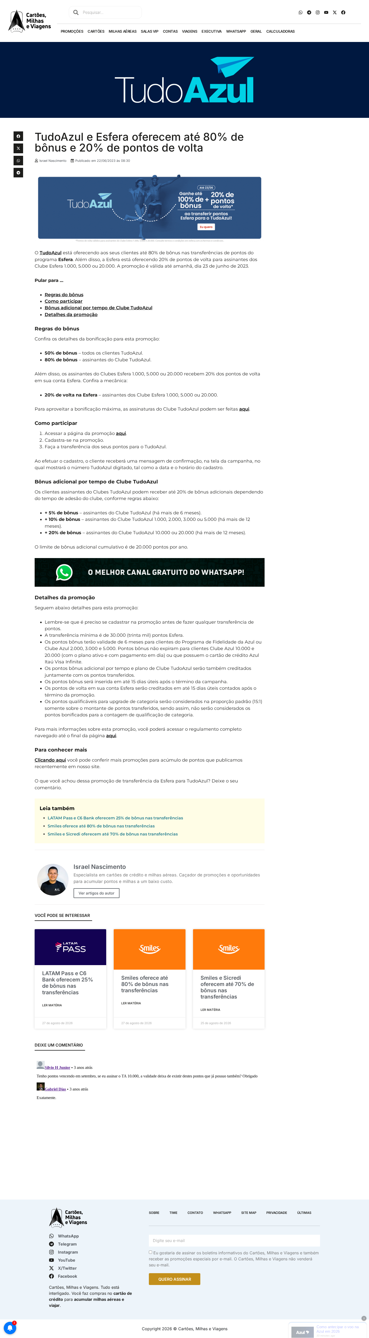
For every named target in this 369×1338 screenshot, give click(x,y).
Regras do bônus (64, 294)
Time (173, 1213)
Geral (256, 31)
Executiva (211, 31)
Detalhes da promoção (71, 314)
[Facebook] (343, 12)
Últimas (304, 1213)
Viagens (189, 31)
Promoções (72, 31)
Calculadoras (280, 31)
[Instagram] (318, 12)
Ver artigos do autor (96, 893)
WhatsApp (236, 31)
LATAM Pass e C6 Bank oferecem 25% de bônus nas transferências (115, 818)
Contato (195, 1213)
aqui (244, 409)
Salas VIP (149, 31)
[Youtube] (326, 12)
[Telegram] (309, 12)
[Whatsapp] (300, 12)
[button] (18, 136)
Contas (170, 31)
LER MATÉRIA (52, 1005)
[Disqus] (150, 1121)
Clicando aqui (50, 760)
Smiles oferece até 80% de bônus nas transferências (101, 826)
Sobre (154, 1213)
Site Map (248, 1213)
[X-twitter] (335, 12)
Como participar (64, 301)
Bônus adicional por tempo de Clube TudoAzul (98, 307)
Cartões (96, 31)
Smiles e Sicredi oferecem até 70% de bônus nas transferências (113, 834)
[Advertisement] (312, 166)
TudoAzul (51, 252)
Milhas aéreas (122, 31)
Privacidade (276, 1213)
